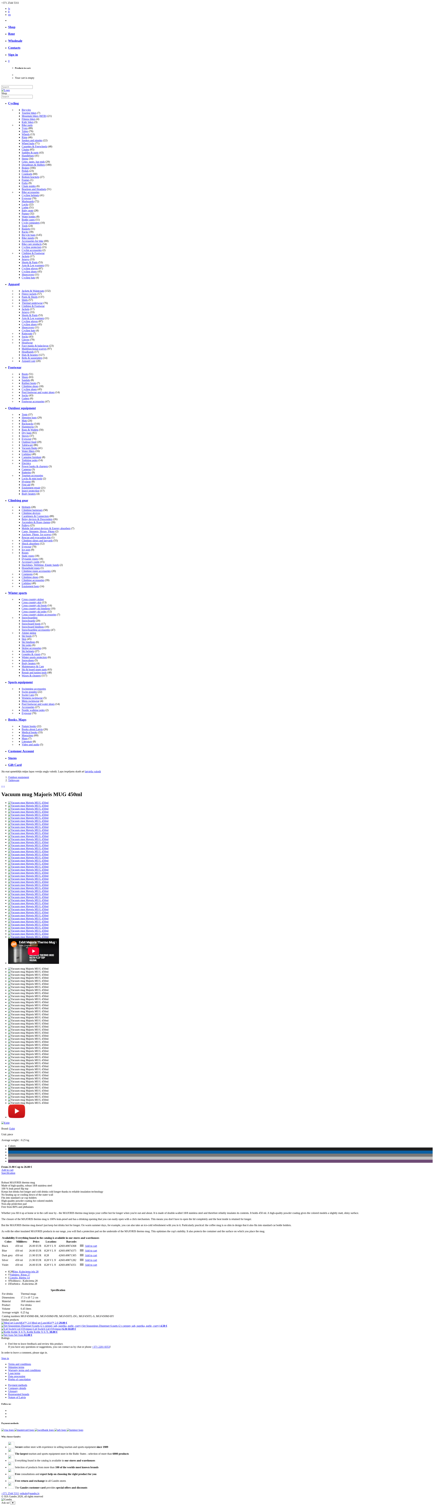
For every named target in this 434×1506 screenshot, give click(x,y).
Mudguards (28, 201)
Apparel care (28, 361)
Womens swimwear (32, 697)
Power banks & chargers (35, 466)
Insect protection (30, 490)
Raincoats (27, 333)
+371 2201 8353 (101, 1346)
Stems (25, 158)
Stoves (25, 435)
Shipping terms (16, 1367)
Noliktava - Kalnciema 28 (24, 1280)
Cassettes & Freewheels (34, 146)
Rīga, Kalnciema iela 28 (25, 1271)
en (9, 14)
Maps (25, 738)
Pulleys (25, 525)
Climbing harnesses (32, 510)
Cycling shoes (29, 271)
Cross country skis (31, 602)
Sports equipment (20, 682)
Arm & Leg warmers (33, 265)
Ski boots (27, 635)
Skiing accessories (31, 648)
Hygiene (26, 481)
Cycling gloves (30, 268)
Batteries (26, 472)
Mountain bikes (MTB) (34, 116)
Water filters (28, 451)
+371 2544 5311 (10, 1493)
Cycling (13, 103)
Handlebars (28, 155)
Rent (11, 34)
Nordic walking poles (33, 710)
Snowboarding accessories (36, 629)
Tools (25, 225)
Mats (24, 420)
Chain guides (29, 186)
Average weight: (10, 1140)
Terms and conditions (19, 1364)
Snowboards (28, 620)
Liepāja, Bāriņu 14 (20, 1277)
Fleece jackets (29, 293)
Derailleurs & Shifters (33, 164)
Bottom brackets (30, 177)
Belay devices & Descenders (37, 519)
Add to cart (7, 1170)
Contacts (14, 47)
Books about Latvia (32, 729)
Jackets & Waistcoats (33, 290)
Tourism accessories (32, 475)
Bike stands (28, 238)
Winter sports (17, 593)
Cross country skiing (33, 599)
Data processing (16, 1376)
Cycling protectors (31, 247)
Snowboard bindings (33, 626)
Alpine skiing (29, 632)
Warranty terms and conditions (24, 1370)
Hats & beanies (30, 354)
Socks (25, 336)
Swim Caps (28, 694)
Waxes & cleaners (31, 675)
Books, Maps (17, 719)
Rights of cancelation (19, 1379)
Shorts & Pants (30, 262)
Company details (17, 1388)
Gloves (25, 339)
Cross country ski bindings (36, 608)
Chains (25, 149)
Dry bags (27, 432)
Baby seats (27, 210)
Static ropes (28, 555)
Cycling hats (28, 277)
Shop (11, 27)
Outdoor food (29, 441)
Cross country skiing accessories (39, 614)
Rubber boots (29, 383)
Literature (27, 741)
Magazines (27, 735)
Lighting (26, 454)
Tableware (27, 445)
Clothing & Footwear (33, 253)
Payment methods (17, 1385)
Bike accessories (30, 192)
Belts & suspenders (32, 357)
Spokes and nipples (32, 140)
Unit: (4, 1134)
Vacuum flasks (29, 448)
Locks (25, 204)
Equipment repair (31, 487)
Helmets (26, 507)
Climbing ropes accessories (36, 571)
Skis (24, 639)
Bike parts (27, 125)
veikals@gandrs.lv (30, 1493)
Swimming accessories (34, 688)
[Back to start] (5, 90)
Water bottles (29, 216)
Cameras (26, 469)
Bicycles (26, 109)
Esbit (12, 1128)
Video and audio (30, 744)
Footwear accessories (33, 401)
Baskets (26, 228)
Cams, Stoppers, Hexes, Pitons (38, 531)
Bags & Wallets (30, 429)
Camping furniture (31, 457)
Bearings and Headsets (34, 189)
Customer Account (21, 751)
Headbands (28, 351)
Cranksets (27, 173)
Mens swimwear (30, 701)
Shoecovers (28, 274)
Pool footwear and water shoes (38, 392)
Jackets (25, 256)
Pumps (25, 213)
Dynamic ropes (30, 558)
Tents (24, 414)
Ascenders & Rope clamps (36, 522)
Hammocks (28, 426)
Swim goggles (29, 691)
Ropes (25, 552)
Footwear (14, 367)
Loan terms (14, 1373)
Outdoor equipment (22, 408)
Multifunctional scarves (34, 348)
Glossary (13, 1391)
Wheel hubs (28, 143)
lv (9, 8)
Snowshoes (28, 660)
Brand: (5, 1128)
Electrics (26, 463)
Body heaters (29, 493)
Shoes (25, 377)
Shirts (25, 300)
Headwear (27, 342)
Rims (24, 137)
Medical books (29, 732)
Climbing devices (31, 513)
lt (8, 11)
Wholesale (15, 41)
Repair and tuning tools (34, 672)
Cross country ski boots (34, 605)
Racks (25, 231)
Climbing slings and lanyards (37, 540)
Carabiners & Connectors (35, 516)
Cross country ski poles (34, 611)
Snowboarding (29, 617)
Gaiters (25, 398)
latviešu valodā (93, 771)
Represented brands (18, 1394)
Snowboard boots (31, 623)
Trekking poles (30, 460)
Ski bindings (28, 642)
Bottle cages (28, 219)
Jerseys (25, 259)
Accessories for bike (32, 241)
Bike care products (32, 244)
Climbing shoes (30, 386)
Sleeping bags (29, 417)
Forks (25, 183)
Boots (25, 374)
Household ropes (31, 568)
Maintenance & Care (33, 666)
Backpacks (27, 423)
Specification (8, 1173)
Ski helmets (28, 651)
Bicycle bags (28, 234)
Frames (25, 180)
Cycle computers (31, 222)
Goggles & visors (31, 654)
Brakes (25, 167)
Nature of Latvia (17, 1397)
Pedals (25, 170)
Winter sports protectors (34, 657)
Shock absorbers (30, 543)
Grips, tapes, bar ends (33, 161)
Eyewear (26, 198)
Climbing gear (18, 500)
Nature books (29, 726)
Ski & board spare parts (34, 669)
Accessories (28, 707)
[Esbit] (5, 1122)
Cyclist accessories (32, 250)
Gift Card (15, 765)
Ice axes (26, 549)
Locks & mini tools (32, 478)
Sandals (26, 380)
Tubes (25, 131)
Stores (12, 758)
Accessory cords (30, 561)
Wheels (26, 134)
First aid (26, 484)
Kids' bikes (28, 122)
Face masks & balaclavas (35, 345)
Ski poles (27, 645)
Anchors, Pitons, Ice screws (36, 534)
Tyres (25, 128)
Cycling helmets (30, 195)
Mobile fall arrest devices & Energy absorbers (46, 528)
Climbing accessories (33, 580)
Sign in (5, 1358)
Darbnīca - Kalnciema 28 (23, 1283)
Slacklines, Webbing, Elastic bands (40, 565)
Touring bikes (29, 112)
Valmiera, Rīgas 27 (20, 1274)
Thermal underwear (32, 303)
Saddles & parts (30, 152)
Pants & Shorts (30, 296)
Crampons (27, 574)
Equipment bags (30, 586)
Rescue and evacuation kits (36, 537)
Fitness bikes (28, 119)
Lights (25, 207)
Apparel (13, 284)
